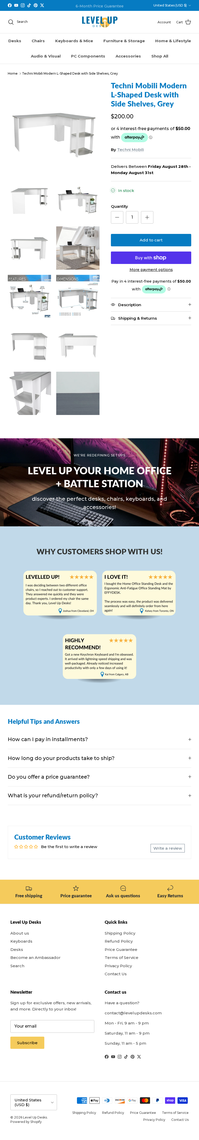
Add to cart (151, 240)
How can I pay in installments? (48, 739)
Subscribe (27, 1042)
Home (13, 73)
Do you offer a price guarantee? (49, 777)
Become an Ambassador (35, 957)
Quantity (119, 206)
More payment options (151, 270)
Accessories (128, 56)
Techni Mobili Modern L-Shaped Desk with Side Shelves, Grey (70, 73)
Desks (14, 40)
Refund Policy (119, 941)
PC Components (88, 56)
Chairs (38, 40)
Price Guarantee (121, 949)
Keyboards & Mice (74, 40)
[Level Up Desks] (100, 22)
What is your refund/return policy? (53, 795)
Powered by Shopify (26, 1122)
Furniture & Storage (124, 40)
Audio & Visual (46, 56)
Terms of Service (121, 957)
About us (19, 933)
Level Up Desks (35, 1117)
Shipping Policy (120, 933)
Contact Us (116, 973)
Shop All (159, 56)
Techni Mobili (130, 149)
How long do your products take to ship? (61, 758)
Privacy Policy (118, 965)
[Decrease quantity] (117, 217)
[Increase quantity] (147, 217)
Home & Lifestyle (173, 40)
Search (17, 965)
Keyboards (21, 941)
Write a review (167, 848)
